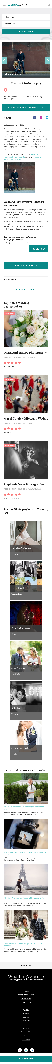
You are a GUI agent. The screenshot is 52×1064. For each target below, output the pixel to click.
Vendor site (26, 1021)
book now (39, 249)
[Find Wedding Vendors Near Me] (49, 4)
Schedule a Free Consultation (26, 107)
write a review (25, 289)
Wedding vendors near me (26, 995)
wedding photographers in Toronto (21, 155)
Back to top (26, 965)
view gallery (15, 74)
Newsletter (26, 1017)
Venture (17, 4)
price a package (25, 265)
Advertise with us (26, 1032)
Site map (26, 1013)
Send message (26, 1059)
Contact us (26, 1039)
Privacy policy (26, 1002)
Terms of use (26, 998)
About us (26, 1036)
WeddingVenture (26, 976)
